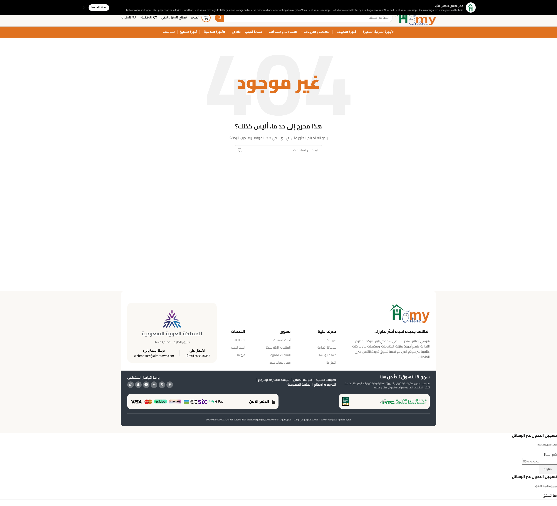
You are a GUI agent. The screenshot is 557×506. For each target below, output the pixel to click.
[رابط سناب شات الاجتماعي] (138, 384)
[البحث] (219, 17)
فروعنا (241, 355)
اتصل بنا (331, 362)
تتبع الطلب (239, 340)
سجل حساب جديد (280, 362)
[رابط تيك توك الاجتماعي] (130, 384)
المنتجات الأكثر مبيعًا (278, 347)
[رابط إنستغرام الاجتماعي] (154, 384)
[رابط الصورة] (409, 312)
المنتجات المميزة (280, 355)
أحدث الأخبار (238, 347)
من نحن (331, 340)
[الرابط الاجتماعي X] (162, 384)
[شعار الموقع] (415, 17)
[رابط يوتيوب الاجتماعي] (146, 384)
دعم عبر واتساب (326, 355)
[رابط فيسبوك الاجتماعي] (169, 384)
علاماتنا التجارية (326, 347)
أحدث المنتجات (282, 340)
